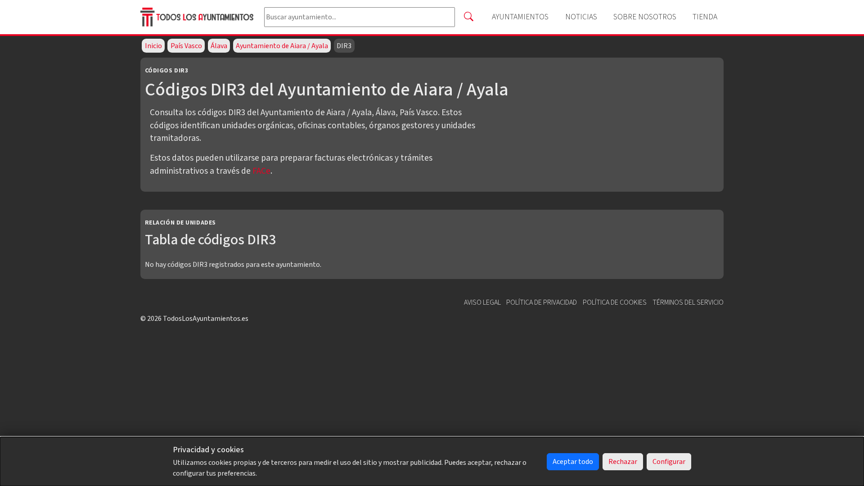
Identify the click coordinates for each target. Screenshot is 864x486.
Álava (219, 46)
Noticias (581, 16)
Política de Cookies (615, 302)
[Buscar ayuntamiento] (468, 17)
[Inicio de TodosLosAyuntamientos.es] (198, 17)
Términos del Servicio (688, 302)
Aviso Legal (482, 302)
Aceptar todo (573, 462)
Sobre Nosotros (644, 16)
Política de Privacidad (541, 302)
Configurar (668, 462)
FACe (261, 171)
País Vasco (186, 46)
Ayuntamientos (520, 16)
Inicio (153, 46)
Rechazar (622, 462)
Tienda (705, 16)
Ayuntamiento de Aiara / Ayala (282, 46)
